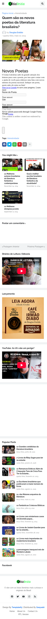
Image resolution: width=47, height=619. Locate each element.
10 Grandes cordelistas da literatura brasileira (27, 448)
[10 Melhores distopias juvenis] (12, 197)
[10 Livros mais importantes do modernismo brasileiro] (8, 541)
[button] (3, 4)
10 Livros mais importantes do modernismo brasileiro (29, 539)
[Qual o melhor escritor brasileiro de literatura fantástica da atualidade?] (35, 165)
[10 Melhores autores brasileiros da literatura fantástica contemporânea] (12, 165)
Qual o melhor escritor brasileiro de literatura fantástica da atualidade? (34, 178)
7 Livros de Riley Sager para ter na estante (29, 459)
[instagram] (29, 596)
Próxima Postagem (35, 247)
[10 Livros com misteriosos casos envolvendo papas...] (8, 519)
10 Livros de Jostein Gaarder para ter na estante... (30, 528)
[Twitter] (9, 144)
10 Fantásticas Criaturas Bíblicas (30, 505)
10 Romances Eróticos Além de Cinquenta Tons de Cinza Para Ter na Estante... (29, 471)
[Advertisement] (23, 410)
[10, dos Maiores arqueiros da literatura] (8, 497)
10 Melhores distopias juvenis (11, 207)
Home (12, 611)
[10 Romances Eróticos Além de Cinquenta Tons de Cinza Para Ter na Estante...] (8, 472)
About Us (21, 611)
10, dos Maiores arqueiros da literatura (28, 495)
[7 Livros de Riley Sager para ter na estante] (8, 461)
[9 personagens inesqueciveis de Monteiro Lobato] (8, 552)
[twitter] (18, 596)
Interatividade (21, 13)
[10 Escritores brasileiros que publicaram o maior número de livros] (8, 484)
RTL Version (23, 614)
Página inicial (7, 13)
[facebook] (12, 596)
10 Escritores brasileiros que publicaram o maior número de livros (29, 484)
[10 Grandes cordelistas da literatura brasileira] (8, 449)
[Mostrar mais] (30, 144)
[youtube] (23, 596)
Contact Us (32, 611)
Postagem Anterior (11, 247)
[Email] (24, 144)
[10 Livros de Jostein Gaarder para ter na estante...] (8, 530)
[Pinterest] (19, 144)
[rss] (35, 596)
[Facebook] (4, 144)
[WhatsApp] (14, 144)
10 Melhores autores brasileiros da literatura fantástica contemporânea (12, 178)
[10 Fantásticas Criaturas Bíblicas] (8, 508)
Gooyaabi (40, 607)
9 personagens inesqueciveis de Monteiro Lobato (30, 551)
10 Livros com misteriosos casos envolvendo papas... (30, 517)
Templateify (17, 607)
